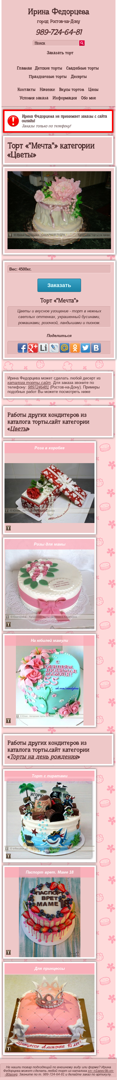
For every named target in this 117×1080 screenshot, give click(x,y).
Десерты (79, 76)
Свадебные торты (82, 68)
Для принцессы (49, 968)
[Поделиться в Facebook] (22, 348)
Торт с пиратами (50, 776)
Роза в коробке (49, 448)
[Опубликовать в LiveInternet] (43, 348)
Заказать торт (60, 52)
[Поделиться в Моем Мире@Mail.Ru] (64, 348)
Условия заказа (34, 97)
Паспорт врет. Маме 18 (50, 872)
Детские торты (48, 68)
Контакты (26, 89)
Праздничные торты (48, 76)
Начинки (47, 89)
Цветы (18, 428)
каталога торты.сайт (29, 382)
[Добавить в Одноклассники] (75, 348)
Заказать (59, 285)
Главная (24, 68)
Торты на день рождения (43, 756)
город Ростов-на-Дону (58, 21)
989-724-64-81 (59, 32)
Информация (64, 97)
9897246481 (38, 387)
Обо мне (88, 97)
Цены (93, 89)
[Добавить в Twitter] (85, 348)
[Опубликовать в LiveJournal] (54, 348)
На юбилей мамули (49, 640)
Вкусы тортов (71, 89)
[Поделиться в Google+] (33, 348)
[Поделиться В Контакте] (96, 348)
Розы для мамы (49, 544)
